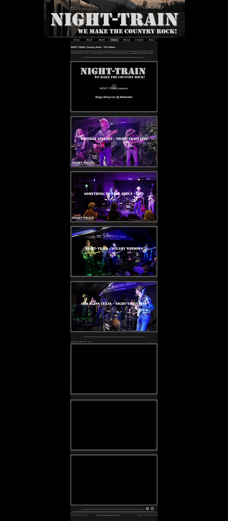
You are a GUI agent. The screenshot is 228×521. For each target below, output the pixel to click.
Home (98, 515)
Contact (117, 515)
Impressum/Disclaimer (107, 515)
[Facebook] (147, 508)
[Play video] (114, 87)
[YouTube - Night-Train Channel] (152, 508)
